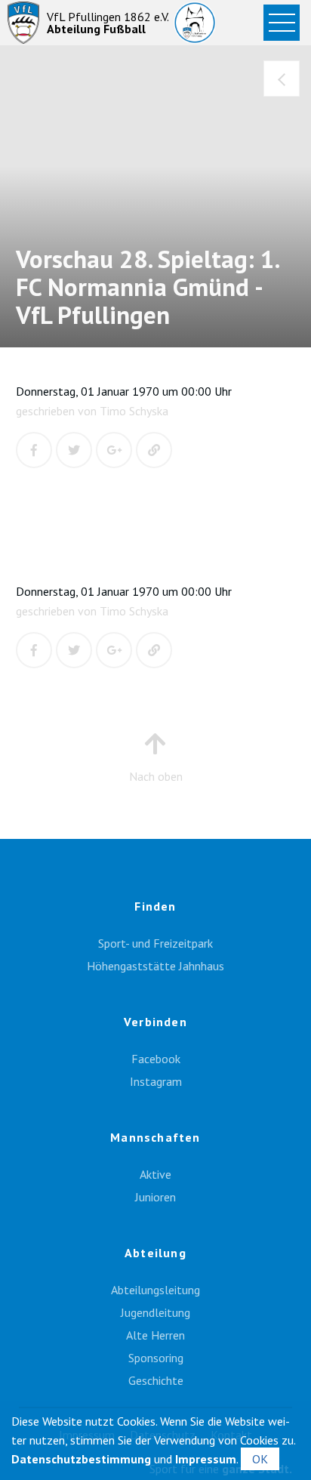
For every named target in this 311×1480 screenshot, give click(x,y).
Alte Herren (155, 1335)
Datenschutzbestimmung (81, 1458)
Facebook (155, 1058)
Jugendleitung (155, 1312)
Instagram (156, 1081)
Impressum (205, 1458)
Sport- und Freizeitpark (155, 943)
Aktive (155, 1174)
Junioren (155, 1196)
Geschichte (155, 1380)
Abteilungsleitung (155, 1289)
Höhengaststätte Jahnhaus (155, 965)
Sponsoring (155, 1357)
